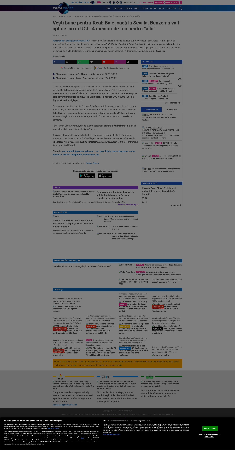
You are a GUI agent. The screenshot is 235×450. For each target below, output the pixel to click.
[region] (117, 433)
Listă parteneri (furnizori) (111, 434)
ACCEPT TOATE (210, 428)
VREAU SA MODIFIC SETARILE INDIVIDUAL (209, 436)
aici (82, 438)
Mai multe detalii (53, 428)
